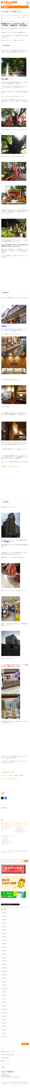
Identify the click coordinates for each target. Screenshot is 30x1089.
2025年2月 (4, 916)
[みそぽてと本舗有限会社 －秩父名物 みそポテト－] (9, 3)
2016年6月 (4, 1026)
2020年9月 (4, 943)
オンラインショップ (5, 1064)
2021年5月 (4, 933)
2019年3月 (4, 968)
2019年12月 (4, 961)
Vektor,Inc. (25, 1084)
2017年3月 (4, 1002)
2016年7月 (4, 1023)
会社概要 (3, 1067)
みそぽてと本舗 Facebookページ (10, 778)
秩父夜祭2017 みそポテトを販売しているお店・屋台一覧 (7, 824)
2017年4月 (4, 999)
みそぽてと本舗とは (5, 1057)
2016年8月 (4, 1019)
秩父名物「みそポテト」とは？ (8, 1051)
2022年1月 (4, 930)
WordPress (10, 1084)
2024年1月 (4, 919)
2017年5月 (4, 995)
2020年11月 (4, 940)
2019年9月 (4, 964)
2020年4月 (4, 950)
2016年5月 (4, 1030)
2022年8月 (4, 926)
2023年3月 (4, 923)
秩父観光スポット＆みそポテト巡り (10, 29)
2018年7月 (4, 978)
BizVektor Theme (18, 1084)
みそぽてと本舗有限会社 (13, 1082)
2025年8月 (4, 912)
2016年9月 (4, 1016)
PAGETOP (25, 1043)
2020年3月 (4, 954)
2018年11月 (4, 974)
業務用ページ (4, 1060)
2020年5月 (4, 947)
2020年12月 (4, 937)
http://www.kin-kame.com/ (12, 466)
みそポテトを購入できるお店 (7, 1054)
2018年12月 (4, 971)
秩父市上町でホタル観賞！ (22, 851)
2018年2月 (4, 985)
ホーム (2, 1048)
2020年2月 (4, 957)
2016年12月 (4, 1009)
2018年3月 (4, 981)
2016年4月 (4, 1033)
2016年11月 (4, 1012)
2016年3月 (4, 1036)
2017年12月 (4, 988)
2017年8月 (4, 992)
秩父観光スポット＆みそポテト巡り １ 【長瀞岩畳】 (7, 837)
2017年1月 (4, 1005)
